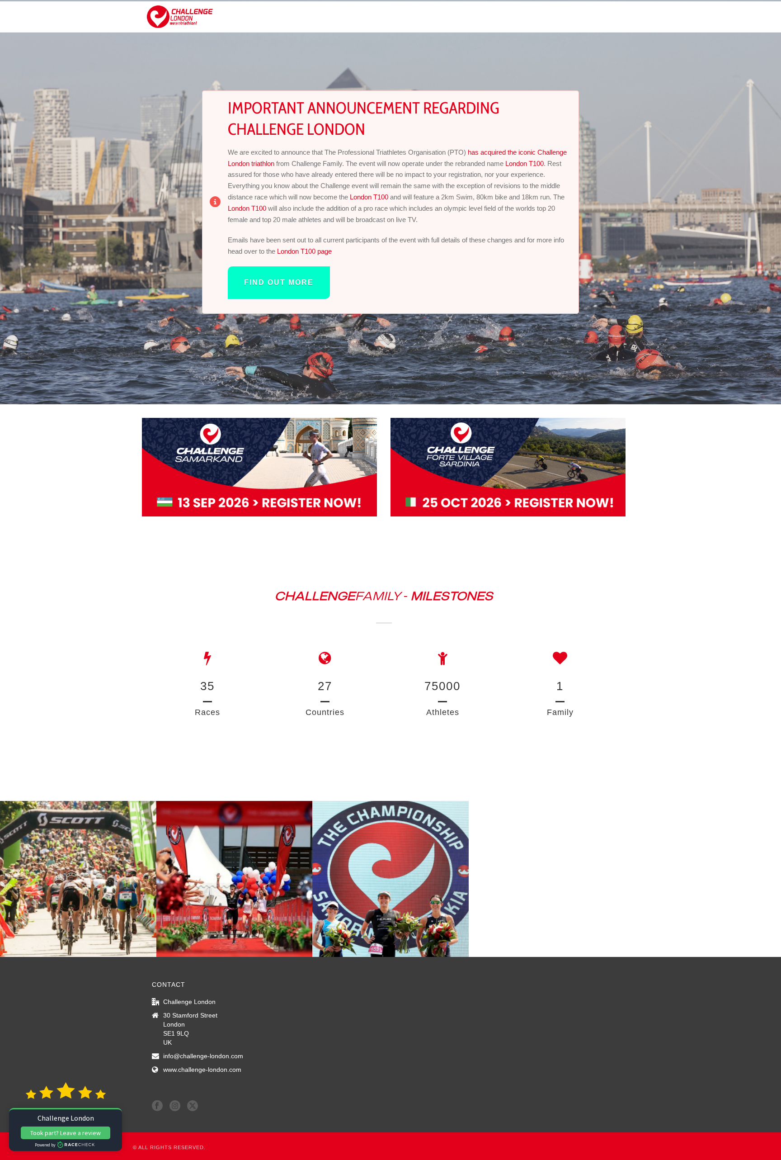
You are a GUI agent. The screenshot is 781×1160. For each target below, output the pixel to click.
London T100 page (304, 251)
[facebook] (157, 1106)
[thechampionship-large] (390, 879)
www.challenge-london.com (202, 1069)
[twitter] (192, 1106)
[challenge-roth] (78, 879)
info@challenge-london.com (203, 1056)
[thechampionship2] (234, 879)
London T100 (524, 163)
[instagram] (174, 1106)
